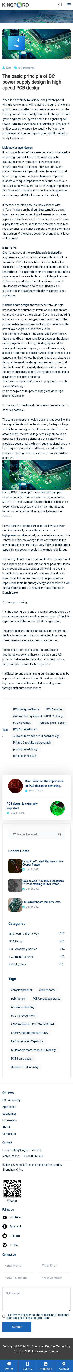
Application (9, 1106)
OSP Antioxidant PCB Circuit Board (32, 1024)
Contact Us (9, 1133)
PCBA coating (54, 709)
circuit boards (47, 990)
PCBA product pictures (46, 998)
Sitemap (54, 1351)
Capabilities (9, 1113)
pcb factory (18, 998)
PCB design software (26, 709)
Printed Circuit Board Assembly (32, 742)
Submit (17, 1327)
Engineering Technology (37, 933)
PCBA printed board (25, 729)
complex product (21, 990)
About (6, 1127)
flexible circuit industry (25, 1067)
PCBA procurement (23, 1015)
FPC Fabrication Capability (27, 1041)
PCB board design (22, 1058)
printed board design (26, 749)
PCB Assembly (22, 722)
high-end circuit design (52, 722)
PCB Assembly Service (37, 949)
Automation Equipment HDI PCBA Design (38, 716)
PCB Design (37, 941)
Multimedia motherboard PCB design (34, 1050)
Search (63, 15)
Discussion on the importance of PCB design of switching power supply (44, 783)
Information (9, 1120)
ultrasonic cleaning (22, 1007)
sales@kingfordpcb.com (26, 1150)
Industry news (37, 964)
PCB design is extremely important (22, 806)
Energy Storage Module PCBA (29, 1032)
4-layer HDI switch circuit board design (36, 736)
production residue (24, 755)
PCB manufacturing (37, 956)
